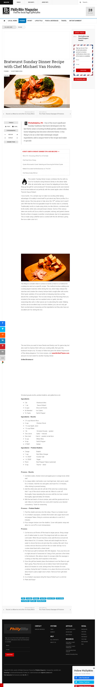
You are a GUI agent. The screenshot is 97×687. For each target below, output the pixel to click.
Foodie (22, 21)
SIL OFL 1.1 (25, 675)
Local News (12, 21)
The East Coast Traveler (70, 643)
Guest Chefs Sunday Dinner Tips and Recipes (40, 151)
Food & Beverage (51, 21)
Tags (51, 629)
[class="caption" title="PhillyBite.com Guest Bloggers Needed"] (75, 36)
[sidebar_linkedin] (2, 341)
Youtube (83, 639)
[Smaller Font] (5, 134)
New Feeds (69, 634)
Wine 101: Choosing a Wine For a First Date (35, 156)
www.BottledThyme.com (60, 353)
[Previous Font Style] (5, 138)
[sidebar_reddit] (2, 335)
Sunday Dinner (41, 601)
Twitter (83, 631)
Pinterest (84, 636)
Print (9, 126)
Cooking (29, 598)
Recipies (36, 598)
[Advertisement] (37, 44)
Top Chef (43, 598)
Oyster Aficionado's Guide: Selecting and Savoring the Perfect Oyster (43, 164)
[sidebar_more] (2, 358)
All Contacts (54, 639)
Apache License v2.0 (46, 672)
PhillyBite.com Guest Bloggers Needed (83, 38)
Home (4, 20)
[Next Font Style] (17, 138)
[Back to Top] (1, 685)
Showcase (69, 632)
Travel (64, 21)
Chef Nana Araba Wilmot (30, 173)
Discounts (31, 2)
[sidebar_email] (2, 352)
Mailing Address (40, 629)
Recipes (33, 601)
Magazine (6, 2)
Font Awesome (8, 675)
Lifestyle (39, 21)
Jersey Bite (45, 2)
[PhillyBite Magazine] (21, 11)
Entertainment (75, 21)
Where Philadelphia (71, 654)
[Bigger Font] (17, 134)
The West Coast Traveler (70, 647)
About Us (53, 642)
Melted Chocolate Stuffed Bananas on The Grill (36, 168)
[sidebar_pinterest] (2, 346)
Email (16, 126)
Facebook (84, 629)
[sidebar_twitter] (2, 329)
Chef (23, 598)
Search (52, 632)
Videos (18, 2)
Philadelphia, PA (35, 123)
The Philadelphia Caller (71, 651)
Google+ (83, 634)
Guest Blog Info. (70, 629)
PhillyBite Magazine (40, 670)
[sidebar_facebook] (2, 323)
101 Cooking (59, 598)
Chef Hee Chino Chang (29, 160)
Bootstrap (6, 672)
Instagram (84, 641)
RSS (82, 644)
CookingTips (25, 601)
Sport (29, 21)
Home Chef (51, 598)
